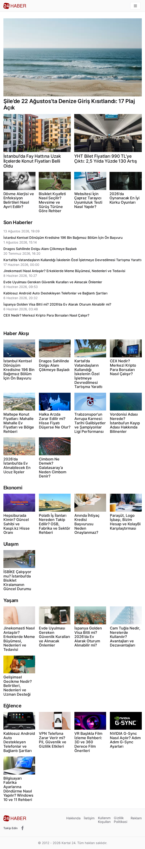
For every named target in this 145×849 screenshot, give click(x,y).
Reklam (136, 818)
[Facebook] (22, 828)
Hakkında (73, 818)
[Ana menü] (135, 6)
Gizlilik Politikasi (120, 820)
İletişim (89, 818)
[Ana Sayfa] (14, 6)
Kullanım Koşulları (104, 820)
